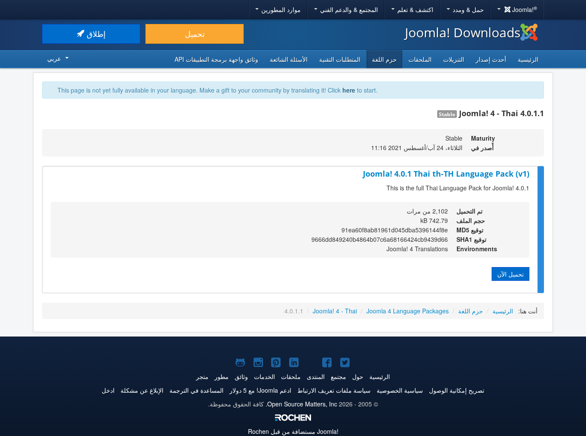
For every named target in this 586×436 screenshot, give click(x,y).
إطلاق (95, 33)
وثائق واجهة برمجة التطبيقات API (216, 59)
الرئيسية (528, 59)
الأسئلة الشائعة (289, 59)
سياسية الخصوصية (400, 390)
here (348, 90)
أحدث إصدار (491, 59)
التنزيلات (453, 59)
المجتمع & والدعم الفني (348, 9)
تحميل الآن (510, 274)
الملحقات (420, 59)
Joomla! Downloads (462, 32)
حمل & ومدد (467, 9)
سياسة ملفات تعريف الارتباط (334, 390)
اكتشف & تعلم (414, 9)
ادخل (108, 390)
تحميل (195, 33)
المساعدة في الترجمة (196, 390)
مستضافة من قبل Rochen (293, 431)
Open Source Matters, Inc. (301, 404)
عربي (54, 58)
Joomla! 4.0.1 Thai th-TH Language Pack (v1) (446, 173)
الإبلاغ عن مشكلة (142, 390)
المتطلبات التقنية (339, 59)
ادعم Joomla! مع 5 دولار (260, 390)
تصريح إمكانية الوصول (456, 390)
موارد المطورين (280, 9)
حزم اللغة (384, 59)
